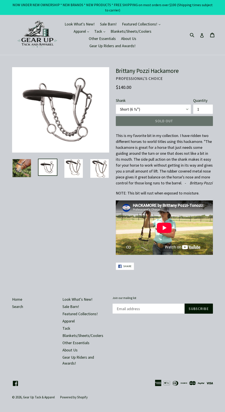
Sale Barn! (108, 24)
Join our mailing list (124, 298)
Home (17, 299)
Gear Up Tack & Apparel (39, 397)
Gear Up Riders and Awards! (112, 45)
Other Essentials (102, 38)
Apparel (82, 31)
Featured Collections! (142, 24)
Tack (100, 31)
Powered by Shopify (74, 397)
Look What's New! (80, 24)
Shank (121, 100)
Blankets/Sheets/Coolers (131, 31)
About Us (128, 38)
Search (17, 306)
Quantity (200, 100)
